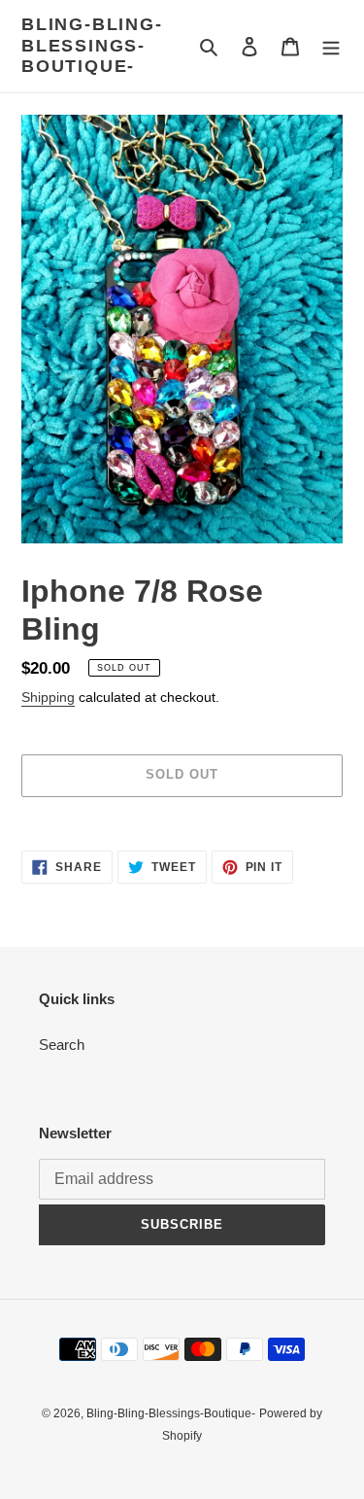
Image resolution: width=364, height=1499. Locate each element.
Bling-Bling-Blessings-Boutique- (92, 45)
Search (61, 1044)
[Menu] (331, 46)
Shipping (48, 697)
